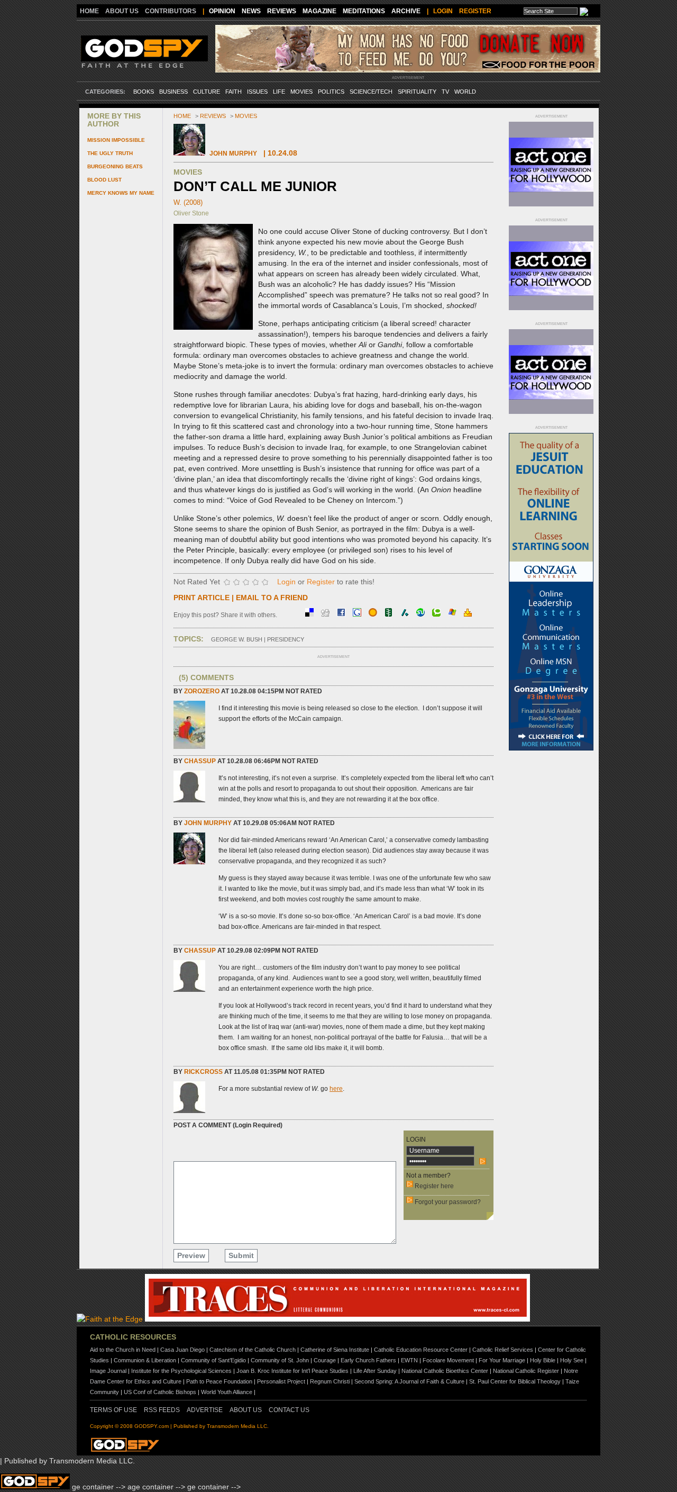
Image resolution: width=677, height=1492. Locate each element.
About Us (246, 1410)
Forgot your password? (448, 1202)
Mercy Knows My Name (120, 193)
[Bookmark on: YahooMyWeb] (468, 614)
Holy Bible (542, 1360)
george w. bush (236, 639)
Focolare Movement (448, 1360)
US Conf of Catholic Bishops (160, 1392)
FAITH (233, 91)
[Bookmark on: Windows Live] (453, 614)
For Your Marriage (502, 1360)
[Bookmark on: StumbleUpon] (421, 614)
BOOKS (143, 91)
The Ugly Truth (110, 153)
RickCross (203, 1071)
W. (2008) (188, 202)
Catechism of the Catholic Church (252, 1349)
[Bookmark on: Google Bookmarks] (358, 614)
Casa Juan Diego (182, 1349)
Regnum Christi (330, 1381)
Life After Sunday (375, 1371)
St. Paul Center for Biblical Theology (515, 1381)
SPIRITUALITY (417, 91)
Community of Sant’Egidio (213, 1360)
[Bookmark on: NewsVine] (390, 614)
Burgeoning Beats (115, 166)
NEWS (251, 11)
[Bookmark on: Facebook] (342, 614)
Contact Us (289, 1410)
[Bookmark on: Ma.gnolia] (374, 614)
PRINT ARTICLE (201, 597)
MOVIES (301, 91)
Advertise (205, 1410)
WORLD (465, 91)
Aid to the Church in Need (122, 1349)
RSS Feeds (162, 1410)
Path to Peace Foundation (219, 1381)
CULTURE (206, 91)
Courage (325, 1360)
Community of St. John (280, 1360)
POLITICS (331, 91)
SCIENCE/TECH (371, 91)
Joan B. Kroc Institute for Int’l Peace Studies (292, 1371)
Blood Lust (104, 180)
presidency (285, 639)
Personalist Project (281, 1381)
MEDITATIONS (364, 11)
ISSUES (257, 91)
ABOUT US (122, 11)
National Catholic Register (526, 1371)
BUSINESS (173, 91)
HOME (89, 11)
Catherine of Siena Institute (334, 1349)
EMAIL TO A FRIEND (272, 597)
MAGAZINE (319, 11)
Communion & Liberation (145, 1360)
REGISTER (475, 11)
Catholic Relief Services (502, 1349)
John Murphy (233, 153)
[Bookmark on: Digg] (326, 614)
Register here (434, 1186)
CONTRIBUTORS (170, 11)
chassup (200, 761)
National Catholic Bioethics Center (444, 1371)
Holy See (571, 1360)
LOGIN (443, 11)
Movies (246, 116)
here (336, 1088)
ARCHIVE (405, 11)
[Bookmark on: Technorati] (437, 614)
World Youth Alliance (226, 1392)
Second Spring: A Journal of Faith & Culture (409, 1381)
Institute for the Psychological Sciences (181, 1371)
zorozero (201, 691)
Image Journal (108, 1371)
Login (286, 581)
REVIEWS (281, 11)
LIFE (279, 91)
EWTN (409, 1360)
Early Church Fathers (368, 1360)
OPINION (222, 11)
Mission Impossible (116, 140)
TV (445, 91)
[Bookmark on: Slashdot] (405, 614)
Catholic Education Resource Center (421, 1349)
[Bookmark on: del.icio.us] (310, 614)
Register (321, 581)
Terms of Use (113, 1410)
